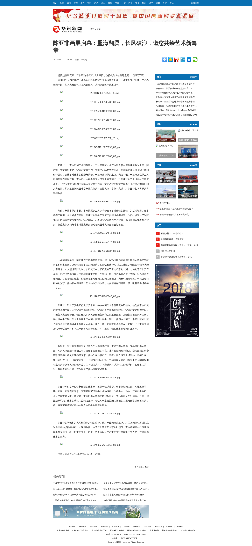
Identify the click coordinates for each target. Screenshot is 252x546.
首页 (92, 29)
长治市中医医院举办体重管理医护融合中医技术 (177, 101)
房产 (96, 3)
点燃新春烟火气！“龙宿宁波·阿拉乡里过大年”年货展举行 (78, 494)
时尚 (151, 3)
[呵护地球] (101, 517)
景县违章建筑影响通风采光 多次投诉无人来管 (176, 115)
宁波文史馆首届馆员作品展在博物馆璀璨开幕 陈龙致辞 (78, 483)
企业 (165, 3)
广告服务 (126, 526)
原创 (69, 3)
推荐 (76, 3)
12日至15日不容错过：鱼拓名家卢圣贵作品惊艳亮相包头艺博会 (82, 489)
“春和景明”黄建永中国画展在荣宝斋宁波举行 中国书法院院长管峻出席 (135, 500)
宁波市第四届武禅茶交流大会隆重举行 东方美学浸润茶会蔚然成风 (133, 489)
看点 (82, 3)
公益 (124, 3)
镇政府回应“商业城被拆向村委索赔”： (177, 209)
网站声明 (158, 526)
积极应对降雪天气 (166, 181)
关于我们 (72, 526)
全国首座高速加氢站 (188, 196)
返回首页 (195, 3)
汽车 (103, 3)
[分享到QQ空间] (170, 59)
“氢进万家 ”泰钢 (166, 196)
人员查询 (115, 526)
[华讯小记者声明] (126, 21)
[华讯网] (67, 33)
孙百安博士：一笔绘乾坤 (172, 233)
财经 (89, 3)
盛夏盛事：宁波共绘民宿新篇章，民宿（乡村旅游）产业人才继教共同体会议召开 (140, 483)
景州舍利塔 (165, 203)
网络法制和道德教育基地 (137, 530)
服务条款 (104, 526)
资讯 (55, 3)
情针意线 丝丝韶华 (188, 155)
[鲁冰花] (177, 336)
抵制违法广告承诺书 (80, 530)
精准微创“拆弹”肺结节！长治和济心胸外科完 (176, 110)
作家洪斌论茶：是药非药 (172, 239)
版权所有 (169, 526)
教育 (130, 3)
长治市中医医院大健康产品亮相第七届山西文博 (177, 97)
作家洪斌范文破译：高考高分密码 (176, 257)
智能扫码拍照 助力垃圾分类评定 (174, 214)
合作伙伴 (147, 526)
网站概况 (82, 526)
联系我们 (179, 526)
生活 (172, 3)
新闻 (62, 3)
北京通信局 (154, 530)
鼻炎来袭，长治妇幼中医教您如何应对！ (174, 88)
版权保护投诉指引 (117, 530)
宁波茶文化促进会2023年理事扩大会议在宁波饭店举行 (78, 500)
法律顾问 (93, 526)
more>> (193, 77)
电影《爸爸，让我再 (188, 140)
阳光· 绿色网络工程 (99, 530)
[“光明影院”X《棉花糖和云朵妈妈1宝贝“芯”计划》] (164, 146)
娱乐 (144, 3)
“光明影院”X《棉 (166, 155)
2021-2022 (188, 181)
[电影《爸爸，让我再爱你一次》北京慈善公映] (188, 130)
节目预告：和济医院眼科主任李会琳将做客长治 (177, 106)
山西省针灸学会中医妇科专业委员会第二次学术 (177, 84)
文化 (137, 3)
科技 (110, 3)
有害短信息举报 (63, 530)
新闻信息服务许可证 (170, 530)
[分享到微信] (195, 59)
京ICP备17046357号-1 (130, 538)
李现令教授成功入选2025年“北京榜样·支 (174, 93)
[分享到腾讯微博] (183, 59)
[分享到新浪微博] (176, 59)
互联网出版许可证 (188, 530)
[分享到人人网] (189, 59)
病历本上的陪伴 (168, 251)
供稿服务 (136, 526)
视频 (117, 3)
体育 (158, 3)
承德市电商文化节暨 (166, 140)
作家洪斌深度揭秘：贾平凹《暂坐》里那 (179, 245)
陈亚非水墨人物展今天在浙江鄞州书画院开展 (123, 494)
